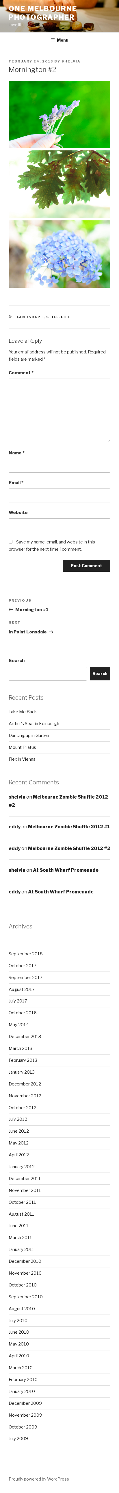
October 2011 (22, 1202)
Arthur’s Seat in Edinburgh (34, 723)
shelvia (71, 61)
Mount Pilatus (22, 747)
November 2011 (25, 1190)
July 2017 (18, 1001)
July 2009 (18, 1438)
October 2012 (22, 1107)
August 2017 (22, 989)
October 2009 (23, 1427)
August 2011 (21, 1214)
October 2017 (22, 965)
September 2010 (26, 1297)
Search (17, 660)
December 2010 (25, 1261)
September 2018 (26, 953)
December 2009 (25, 1403)
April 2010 (19, 1356)
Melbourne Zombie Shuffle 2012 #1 (69, 827)
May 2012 (19, 1143)
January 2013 (22, 1072)
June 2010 (19, 1332)
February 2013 (23, 1060)
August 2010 (22, 1308)
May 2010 (19, 1344)
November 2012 (25, 1095)
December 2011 (25, 1178)
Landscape (30, 317)
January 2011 (21, 1249)
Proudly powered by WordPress (39, 1479)
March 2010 (21, 1367)
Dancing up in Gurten (29, 735)
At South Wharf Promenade (65, 870)
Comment (21, 372)
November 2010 (25, 1273)
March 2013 (20, 1048)
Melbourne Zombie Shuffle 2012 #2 (69, 848)
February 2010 (23, 1379)
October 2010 (23, 1285)
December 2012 (25, 1084)
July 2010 (18, 1320)
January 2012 (22, 1166)
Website (18, 512)
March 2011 (20, 1237)
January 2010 (22, 1391)
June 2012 (19, 1131)
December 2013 (25, 1036)
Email (16, 482)
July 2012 (18, 1119)
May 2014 (19, 1024)
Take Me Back (23, 711)
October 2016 (23, 1012)
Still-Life (58, 317)
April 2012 (19, 1154)
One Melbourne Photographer (43, 12)
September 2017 (25, 977)
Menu (62, 40)
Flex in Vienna (22, 759)
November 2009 (25, 1415)
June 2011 (19, 1225)
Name (17, 453)
